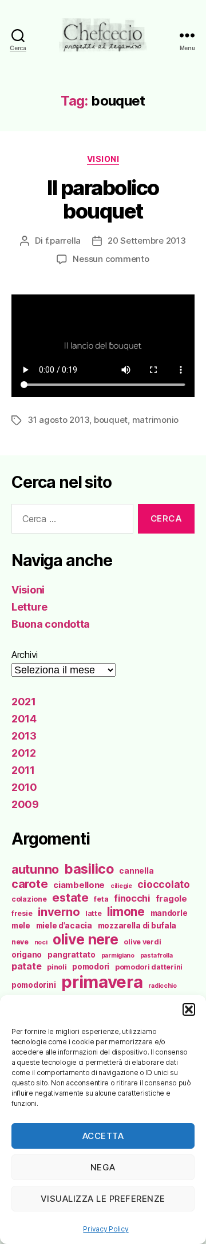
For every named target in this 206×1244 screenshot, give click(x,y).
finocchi (132, 898)
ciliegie (121, 886)
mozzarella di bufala (137, 925)
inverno (59, 912)
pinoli (56, 967)
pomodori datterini (149, 967)
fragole (171, 899)
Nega (103, 1167)
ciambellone (79, 885)
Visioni (103, 159)
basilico (89, 869)
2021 (23, 702)
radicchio (162, 985)
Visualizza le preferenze (103, 1198)
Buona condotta (50, 624)
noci (40, 942)
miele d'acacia (64, 925)
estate (70, 897)
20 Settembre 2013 (147, 240)
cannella (136, 870)
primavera (102, 982)
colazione (29, 899)
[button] (189, 1009)
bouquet (111, 419)
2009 (25, 804)
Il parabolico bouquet (103, 199)
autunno (35, 869)
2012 (23, 753)
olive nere (85, 939)
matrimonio (155, 419)
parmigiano (117, 955)
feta (101, 899)
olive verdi (142, 942)
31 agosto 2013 (58, 419)
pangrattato (71, 954)
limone (125, 911)
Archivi (24, 654)
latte (93, 913)
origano (26, 954)
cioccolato (163, 884)
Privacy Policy (105, 1229)
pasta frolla (156, 955)
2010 (24, 787)
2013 (24, 736)
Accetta (103, 1135)
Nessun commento (111, 258)
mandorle (169, 913)
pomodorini (33, 984)
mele (20, 925)
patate (26, 966)
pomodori (90, 966)
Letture (29, 607)
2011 (23, 770)
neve (20, 942)
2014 (24, 719)
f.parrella (63, 240)
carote (29, 884)
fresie (21, 913)
